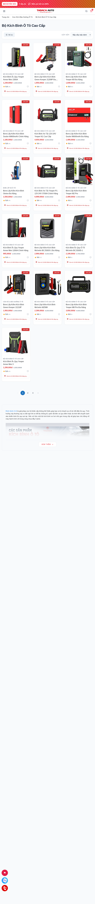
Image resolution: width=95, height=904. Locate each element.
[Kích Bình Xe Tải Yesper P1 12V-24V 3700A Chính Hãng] (47, 171)
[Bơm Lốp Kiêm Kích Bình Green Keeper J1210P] (16, 285)
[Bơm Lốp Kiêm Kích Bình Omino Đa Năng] (16, 171)
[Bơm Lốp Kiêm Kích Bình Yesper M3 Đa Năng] (79, 57)
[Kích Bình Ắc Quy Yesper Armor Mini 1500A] (16, 57)
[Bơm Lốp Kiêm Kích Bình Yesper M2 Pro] (79, 171)
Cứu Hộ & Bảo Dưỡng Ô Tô (22, 17)
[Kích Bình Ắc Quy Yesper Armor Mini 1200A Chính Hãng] (16, 228)
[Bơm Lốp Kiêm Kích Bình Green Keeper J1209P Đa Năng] (47, 57)
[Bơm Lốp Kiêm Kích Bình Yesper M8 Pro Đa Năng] (79, 285)
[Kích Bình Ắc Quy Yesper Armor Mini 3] (16, 342)
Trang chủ (5, 17)
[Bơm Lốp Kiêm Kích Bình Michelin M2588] (47, 285)
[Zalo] (5, 880)
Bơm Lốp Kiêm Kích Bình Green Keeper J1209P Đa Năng (45, 79)
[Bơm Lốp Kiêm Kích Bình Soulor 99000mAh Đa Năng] (79, 114)
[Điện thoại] (5, 888)
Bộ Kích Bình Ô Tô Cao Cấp (46, 17)
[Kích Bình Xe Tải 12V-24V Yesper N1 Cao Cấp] (47, 114)
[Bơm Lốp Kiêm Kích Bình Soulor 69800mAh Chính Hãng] (16, 114)
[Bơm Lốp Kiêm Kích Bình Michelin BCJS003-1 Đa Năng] (47, 228)
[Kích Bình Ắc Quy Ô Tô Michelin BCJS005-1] (79, 228)
